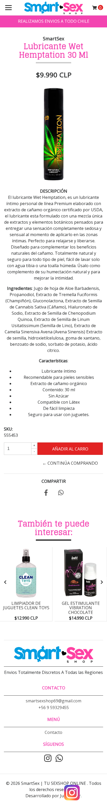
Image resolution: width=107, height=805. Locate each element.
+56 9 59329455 (53, 707)
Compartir (54, 481)
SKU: (8, 429)
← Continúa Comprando (70, 463)
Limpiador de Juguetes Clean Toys (26, 605)
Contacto (53, 732)
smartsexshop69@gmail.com (53, 701)
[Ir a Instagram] (48, 758)
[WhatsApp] (59, 758)
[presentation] (5, 582)
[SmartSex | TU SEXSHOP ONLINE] (54, 8)
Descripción (53, 191)
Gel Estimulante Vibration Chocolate (81, 607)
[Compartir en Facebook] (46, 493)
